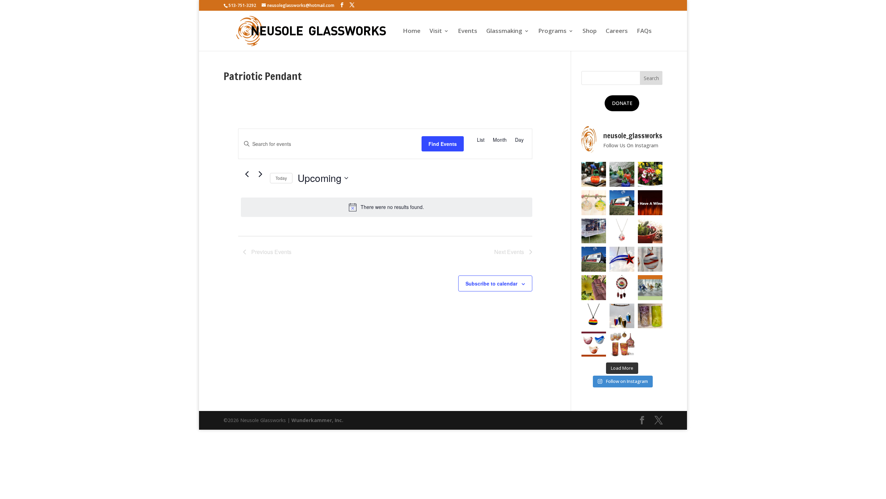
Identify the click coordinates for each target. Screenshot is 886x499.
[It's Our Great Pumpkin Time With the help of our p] (621, 174)
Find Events (442, 143)
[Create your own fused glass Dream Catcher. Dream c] (621, 287)
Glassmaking (504, 31)
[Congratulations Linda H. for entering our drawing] (650, 202)
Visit (436, 31)
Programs (552, 31)
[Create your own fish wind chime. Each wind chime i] (621, 316)
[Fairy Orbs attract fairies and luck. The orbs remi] (593, 202)
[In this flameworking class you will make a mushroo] (650, 231)
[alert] (386, 207)
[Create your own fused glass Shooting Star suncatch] (621, 259)
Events (467, 31)
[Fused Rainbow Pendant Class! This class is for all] (593, 316)
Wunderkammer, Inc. (317, 420)
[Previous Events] (247, 174)
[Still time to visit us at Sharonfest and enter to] (593, 231)
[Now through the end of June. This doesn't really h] (650, 316)
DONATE (622, 103)
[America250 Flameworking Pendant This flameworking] (621, 231)
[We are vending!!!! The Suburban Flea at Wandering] (621, 202)
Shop (589, 31)
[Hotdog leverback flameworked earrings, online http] (593, 287)
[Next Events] (260, 174)
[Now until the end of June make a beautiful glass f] (650, 287)
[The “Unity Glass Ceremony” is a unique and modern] (621, 344)
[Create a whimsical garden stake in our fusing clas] (650, 174)
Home (412, 31)
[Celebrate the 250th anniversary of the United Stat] (650, 259)
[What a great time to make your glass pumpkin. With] (593, 174)
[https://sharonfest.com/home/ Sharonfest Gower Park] (593, 259)
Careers (617, 31)
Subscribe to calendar (491, 283)
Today (281, 178)
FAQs (644, 31)
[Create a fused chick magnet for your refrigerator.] (593, 344)
